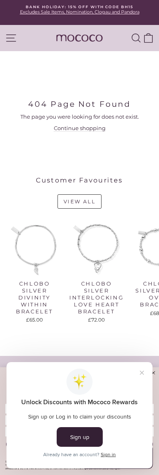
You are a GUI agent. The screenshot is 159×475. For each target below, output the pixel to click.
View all (79, 201)
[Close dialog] (153, 373)
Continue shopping (80, 128)
